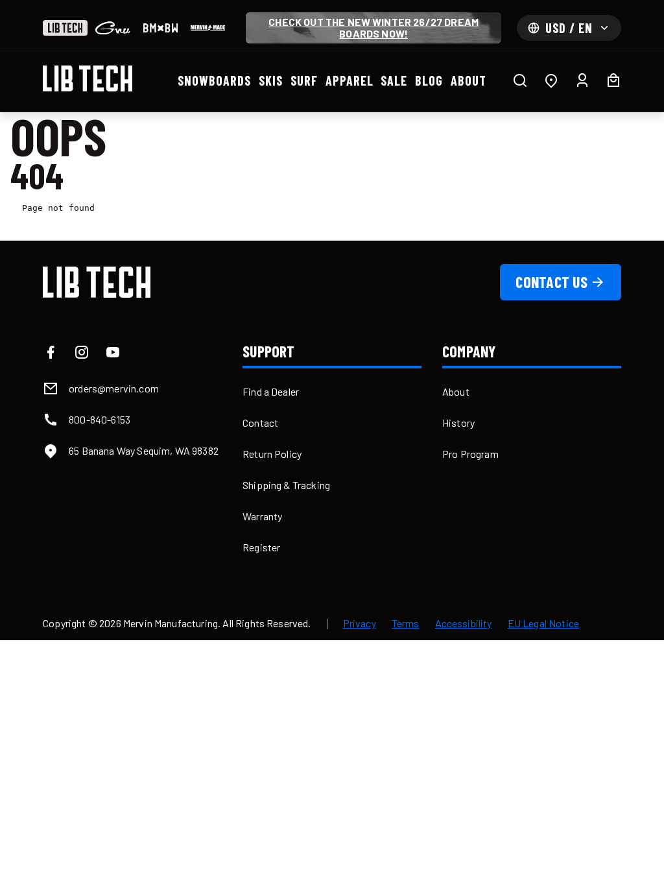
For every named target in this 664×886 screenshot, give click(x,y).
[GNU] (112, 28)
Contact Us (551, 281)
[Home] (87, 78)
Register (261, 547)
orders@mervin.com (114, 388)
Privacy (359, 623)
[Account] (582, 80)
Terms (406, 623)
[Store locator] (551, 80)
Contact (260, 422)
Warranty (262, 516)
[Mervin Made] (207, 28)
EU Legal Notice (543, 623)
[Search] (520, 80)
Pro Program (470, 454)
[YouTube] (113, 352)
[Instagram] (81, 352)
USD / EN (569, 28)
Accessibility (463, 623)
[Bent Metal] (160, 28)
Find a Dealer (271, 391)
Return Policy (272, 454)
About (455, 391)
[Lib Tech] (65, 28)
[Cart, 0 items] (613, 80)
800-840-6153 (99, 419)
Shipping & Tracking (286, 485)
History (458, 422)
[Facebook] (50, 352)
